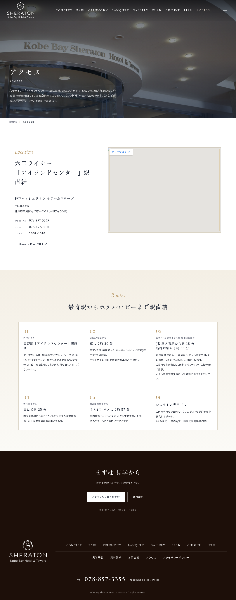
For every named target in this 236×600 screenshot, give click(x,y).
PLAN (176, 545)
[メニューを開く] (225, 10)
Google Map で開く (33, 244)
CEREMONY (112, 545)
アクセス (151, 557)
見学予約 (98, 557)
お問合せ (133, 557)
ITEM (212, 545)
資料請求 (138, 496)
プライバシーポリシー (176, 557)
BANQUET (136, 545)
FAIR (92, 545)
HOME (13, 122)
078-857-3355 (105, 579)
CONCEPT (74, 545)
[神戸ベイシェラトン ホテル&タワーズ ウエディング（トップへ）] (20, 10)
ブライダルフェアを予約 (106, 496)
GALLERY (158, 545)
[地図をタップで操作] (164, 190)
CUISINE (194, 545)
